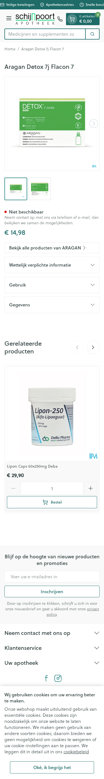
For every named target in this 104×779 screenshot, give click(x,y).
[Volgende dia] (93, 347)
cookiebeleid (76, 752)
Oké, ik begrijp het (52, 767)
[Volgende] (93, 123)
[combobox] (45, 34)
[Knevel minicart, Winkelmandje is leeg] (72, 19)
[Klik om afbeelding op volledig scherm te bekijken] (52, 123)
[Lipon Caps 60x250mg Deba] (52, 413)
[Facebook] (46, 678)
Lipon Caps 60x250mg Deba (32, 466)
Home (10, 49)
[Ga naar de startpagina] (35, 19)
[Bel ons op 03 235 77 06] (60, 19)
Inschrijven (52, 591)
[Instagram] (58, 678)
